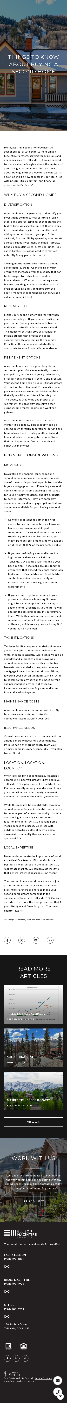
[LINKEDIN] (16, 1358)
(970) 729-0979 (14, 1284)
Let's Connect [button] (33, 1201)
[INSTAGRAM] (25, 1358)
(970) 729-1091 (14, 1259)
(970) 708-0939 (14, 1309)
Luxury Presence (43, 1378)
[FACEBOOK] (7, 1358)
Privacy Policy (28, 1381)
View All (33, 1122)
